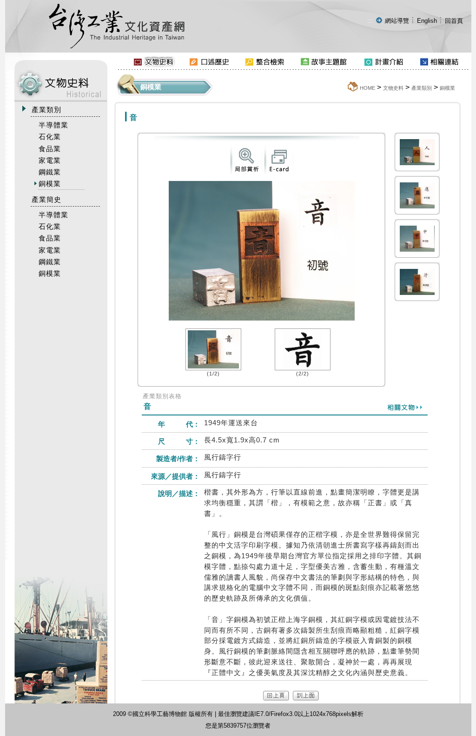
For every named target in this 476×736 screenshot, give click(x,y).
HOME (367, 88)
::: (370, 20)
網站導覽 (397, 20)
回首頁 (454, 20)
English (427, 20)
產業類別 (421, 88)
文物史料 (393, 88)
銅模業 (447, 88)
